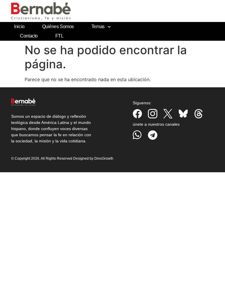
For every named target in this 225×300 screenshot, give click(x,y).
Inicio (19, 26)
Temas (98, 26)
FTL (59, 35)
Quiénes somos (58, 26)
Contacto (29, 35)
